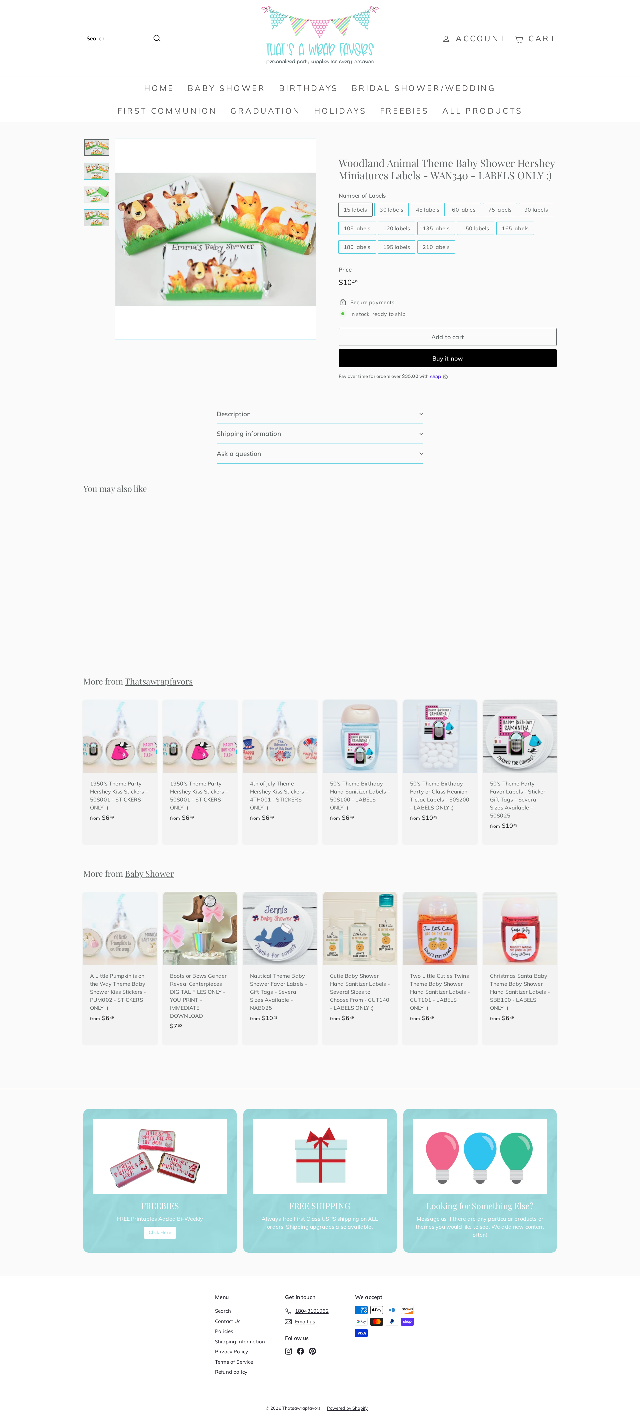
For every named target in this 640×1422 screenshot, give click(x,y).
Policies (224, 1331)
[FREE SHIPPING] (320, 1156)
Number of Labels (362, 195)
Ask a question (239, 454)
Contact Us (228, 1321)
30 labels (391, 209)
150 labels (475, 228)
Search (223, 1311)
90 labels (536, 209)
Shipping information (249, 434)
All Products (482, 111)
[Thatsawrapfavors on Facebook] (300, 1351)
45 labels (427, 209)
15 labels (355, 209)
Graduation (265, 111)
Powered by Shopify (347, 1408)
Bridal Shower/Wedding (424, 88)
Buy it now (447, 358)
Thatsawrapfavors (159, 681)
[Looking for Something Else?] (480, 1156)
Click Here (160, 1232)
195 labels (396, 247)
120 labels (396, 228)
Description (234, 414)
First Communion (167, 111)
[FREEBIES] (160, 1156)
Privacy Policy (231, 1351)
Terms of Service (234, 1362)
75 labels (500, 209)
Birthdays (308, 88)
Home (159, 88)
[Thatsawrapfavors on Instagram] (288, 1351)
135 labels (436, 228)
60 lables (463, 209)
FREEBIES (404, 111)
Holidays (340, 111)
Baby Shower (227, 88)
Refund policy (231, 1372)
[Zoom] (215, 239)
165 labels (515, 228)
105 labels (357, 228)
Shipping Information (240, 1341)
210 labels (436, 247)
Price (345, 269)
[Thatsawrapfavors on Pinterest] (312, 1351)
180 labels (357, 247)
